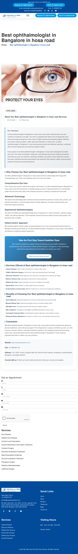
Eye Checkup (6, 434)
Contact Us (43, 510)
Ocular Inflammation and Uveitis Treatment (16, 445)
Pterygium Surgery (8, 462)
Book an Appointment (55, 5)
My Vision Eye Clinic (30, 549)
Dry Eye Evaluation (7, 538)
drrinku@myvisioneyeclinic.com (33, 8)
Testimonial (43, 504)
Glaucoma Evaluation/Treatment (13, 452)
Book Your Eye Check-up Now (39, 256)
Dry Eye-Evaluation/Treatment (12, 458)
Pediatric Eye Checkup (8, 535)
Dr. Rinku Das (24, 120)
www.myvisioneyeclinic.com (20, 342)
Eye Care (11, 111)
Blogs (42, 507)
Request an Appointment (23, 5)
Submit (5, 425)
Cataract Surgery (7, 448)
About (42, 499)
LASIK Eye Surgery (8, 469)
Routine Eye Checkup (7, 533)
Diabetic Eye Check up (8, 530)
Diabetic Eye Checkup (9, 438)
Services (43, 502)
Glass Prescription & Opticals (11, 455)
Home (4, 45)
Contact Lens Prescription (10, 441)
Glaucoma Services (7, 527)
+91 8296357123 (45, 2)
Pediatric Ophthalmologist (10, 465)
